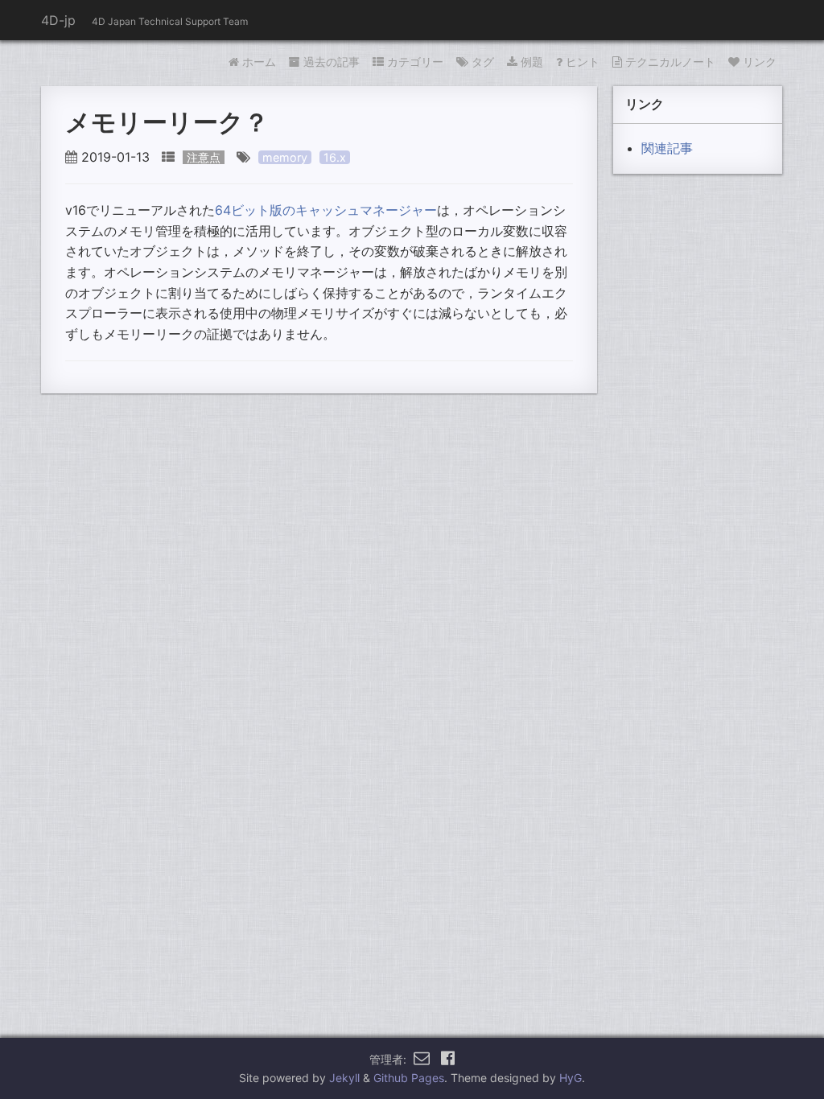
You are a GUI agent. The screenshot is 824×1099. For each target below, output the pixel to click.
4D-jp (58, 20)
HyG (570, 1078)
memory (284, 157)
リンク (760, 61)
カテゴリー (415, 61)
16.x (334, 157)
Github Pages (408, 1078)
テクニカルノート (670, 61)
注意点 (203, 157)
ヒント (582, 61)
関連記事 (667, 148)
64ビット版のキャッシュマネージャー (326, 210)
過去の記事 (331, 61)
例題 (532, 61)
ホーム (259, 61)
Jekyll (344, 1078)
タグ (483, 61)
